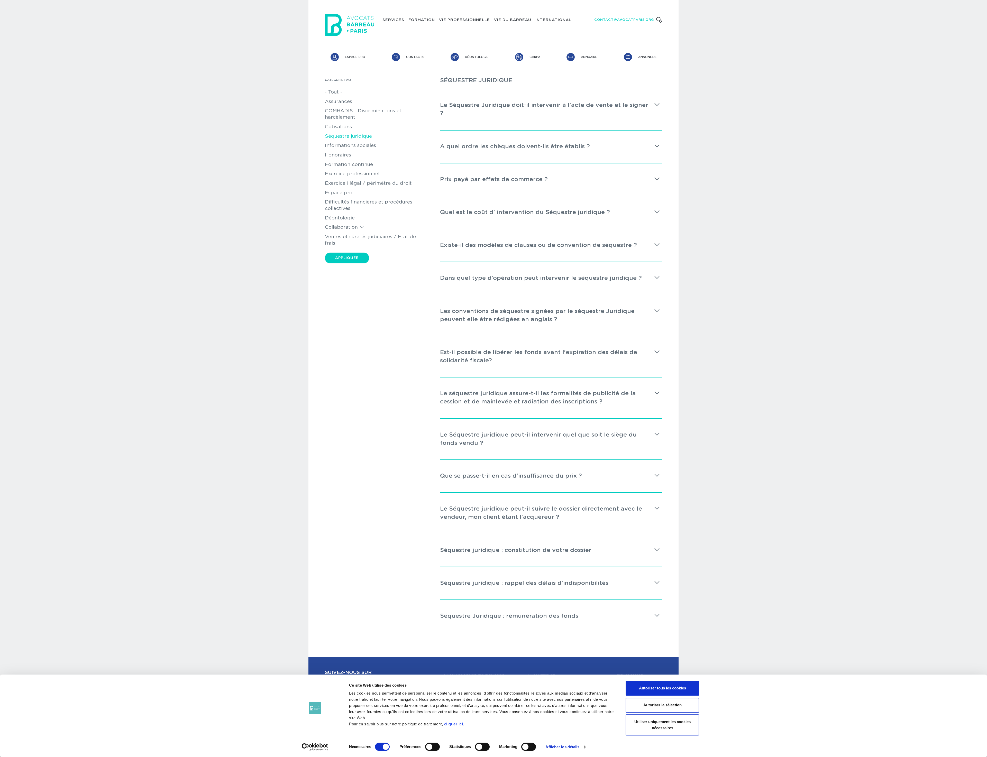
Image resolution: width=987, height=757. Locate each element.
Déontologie (477, 57)
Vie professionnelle (464, 20)
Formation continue (349, 164)
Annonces (647, 57)
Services (393, 20)
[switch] (432, 747)
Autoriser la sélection (662, 705)
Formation (421, 20)
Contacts (415, 57)
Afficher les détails (562, 747)
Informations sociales (350, 145)
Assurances (338, 101)
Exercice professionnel (352, 173)
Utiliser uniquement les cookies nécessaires (662, 724)
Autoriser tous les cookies (662, 688)
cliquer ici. (454, 724)
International (553, 20)
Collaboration (341, 227)
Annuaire (589, 57)
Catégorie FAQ (338, 79)
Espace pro (355, 57)
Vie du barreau (512, 20)
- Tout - (333, 92)
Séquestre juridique (348, 136)
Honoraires (338, 155)
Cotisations (338, 126)
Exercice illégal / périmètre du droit (368, 183)
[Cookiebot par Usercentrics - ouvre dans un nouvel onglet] (315, 747)
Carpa (534, 57)
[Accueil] (349, 25)
